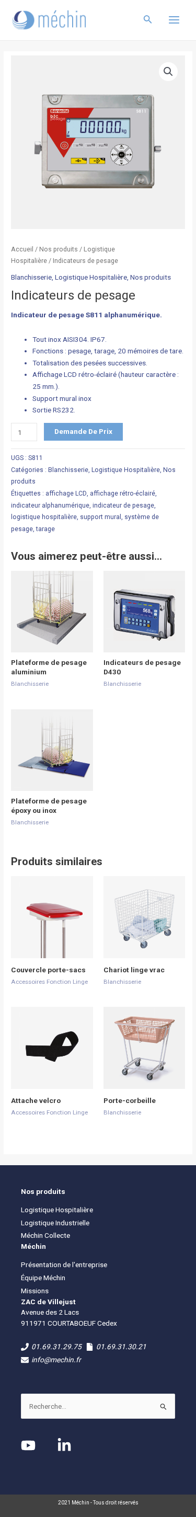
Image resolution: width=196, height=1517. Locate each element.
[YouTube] (28, 1445)
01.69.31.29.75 (56, 1346)
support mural (100, 517)
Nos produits (58, 249)
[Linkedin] (64, 1445)
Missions (35, 1290)
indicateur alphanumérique (50, 505)
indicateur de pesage (123, 505)
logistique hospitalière (44, 517)
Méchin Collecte (45, 1235)
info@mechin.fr (56, 1359)
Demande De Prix (83, 431)
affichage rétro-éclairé (122, 493)
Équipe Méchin (43, 1277)
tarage (45, 529)
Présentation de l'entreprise (64, 1264)
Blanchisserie (31, 277)
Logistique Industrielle (55, 1223)
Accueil (22, 249)
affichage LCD (66, 493)
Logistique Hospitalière (91, 277)
